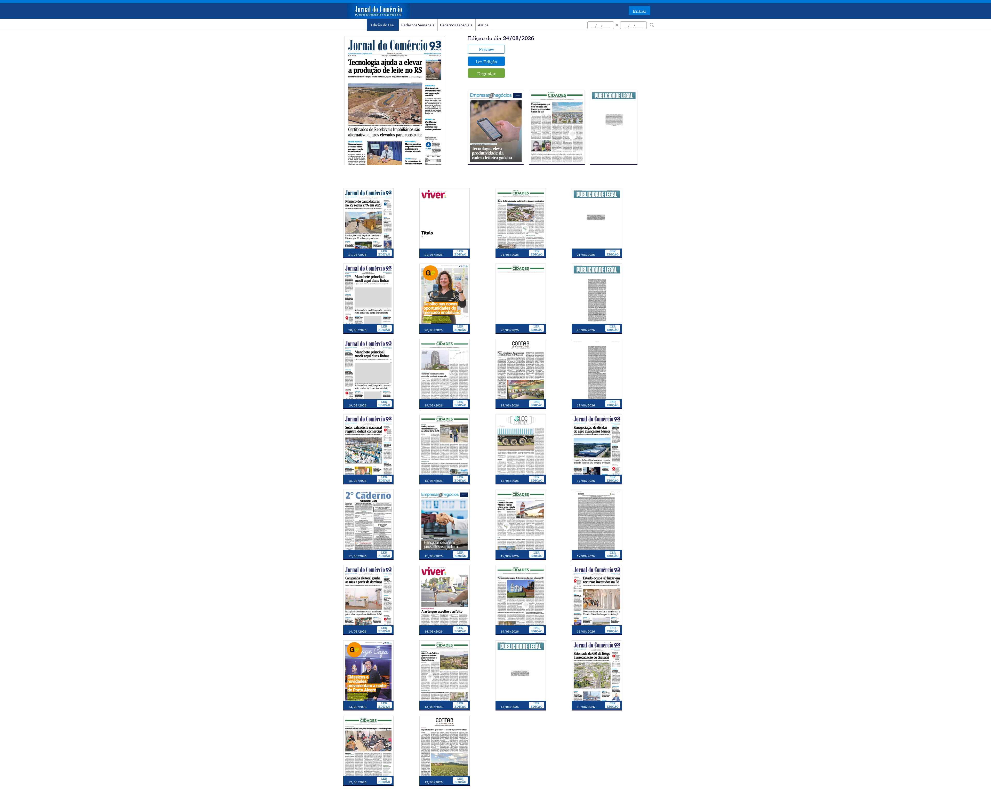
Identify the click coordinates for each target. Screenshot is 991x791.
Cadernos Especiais (456, 25)
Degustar (486, 73)
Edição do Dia (382, 25)
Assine (483, 25)
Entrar (639, 11)
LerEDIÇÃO (384, 253)
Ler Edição (486, 61)
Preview (486, 49)
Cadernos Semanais (417, 25)
